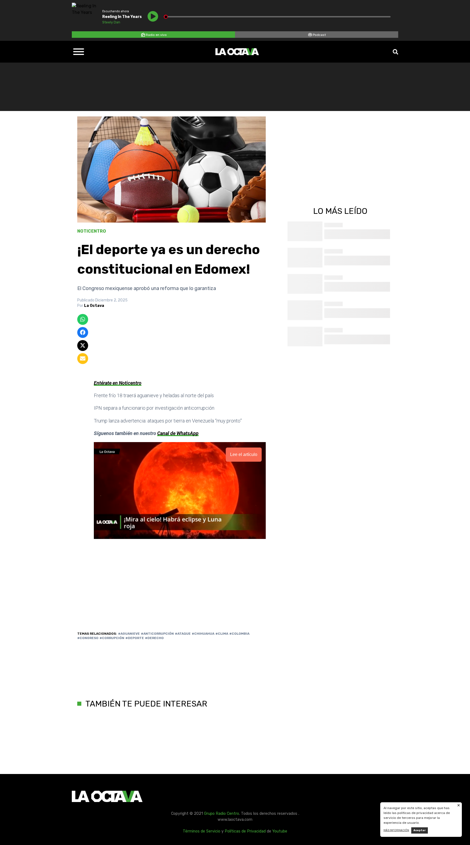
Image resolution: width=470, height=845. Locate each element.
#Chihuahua (203, 634)
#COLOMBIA (239, 634)
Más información (396, 830)
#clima (221, 634)
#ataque (183, 634)
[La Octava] (237, 52)
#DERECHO (154, 638)
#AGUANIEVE (129, 634)
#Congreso (87, 638)
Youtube (279, 831)
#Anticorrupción (157, 634)
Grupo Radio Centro (221, 813)
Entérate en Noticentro (117, 383)
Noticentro (91, 231)
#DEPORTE (134, 638)
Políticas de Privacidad (245, 831)
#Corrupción (112, 638)
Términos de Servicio (201, 831)
